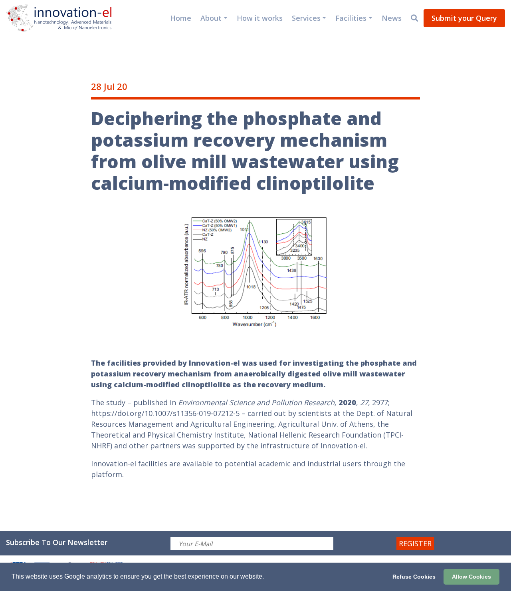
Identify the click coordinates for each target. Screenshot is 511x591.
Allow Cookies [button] (471, 576)
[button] (266, 577)
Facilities (350, 18)
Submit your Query (464, 18)
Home (180, 18)
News (392, 18)
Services (306, 18)
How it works (260, 18)
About (211, 18)
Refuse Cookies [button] (414, 576)
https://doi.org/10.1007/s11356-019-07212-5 (165, 413)
